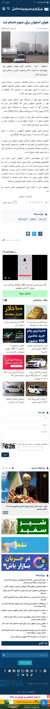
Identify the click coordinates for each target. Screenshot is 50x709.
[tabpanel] (25, 493)
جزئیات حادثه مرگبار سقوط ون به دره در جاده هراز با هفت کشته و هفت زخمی (24, 618)
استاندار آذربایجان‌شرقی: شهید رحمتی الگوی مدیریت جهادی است (23, 612)
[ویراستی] (9, 671)
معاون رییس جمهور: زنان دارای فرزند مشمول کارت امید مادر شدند (24, 625)
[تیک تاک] (31, 675)
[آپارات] (31, 671)
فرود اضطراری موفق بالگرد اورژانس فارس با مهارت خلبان (25, 586)
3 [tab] (7, 468)
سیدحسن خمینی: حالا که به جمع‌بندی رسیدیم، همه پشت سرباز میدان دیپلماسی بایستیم (25, 581)
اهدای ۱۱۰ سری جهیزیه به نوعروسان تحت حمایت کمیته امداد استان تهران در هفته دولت (23, 631)
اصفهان (21, 196)
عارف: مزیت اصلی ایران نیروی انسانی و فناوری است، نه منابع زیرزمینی (26, 507)
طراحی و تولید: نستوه (23, 692)
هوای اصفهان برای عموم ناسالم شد (26, 22)
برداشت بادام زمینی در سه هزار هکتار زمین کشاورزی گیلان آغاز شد (24, 598)
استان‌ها (29, 196)
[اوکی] (27, 675)
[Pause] (5, 278)
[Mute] (9, 278)
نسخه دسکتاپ (25, 662)
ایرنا (27, 9)
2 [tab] (10, 468)
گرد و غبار (42, 219)
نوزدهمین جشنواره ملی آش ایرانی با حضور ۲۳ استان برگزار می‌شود (24, 592)
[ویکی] (23, 675)
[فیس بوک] (5, 671)
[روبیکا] (36, 671)
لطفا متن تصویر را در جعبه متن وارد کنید (33, 444)
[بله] (27, 671)
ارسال (5, 454)
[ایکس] (40, 671)
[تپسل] (3, 252)
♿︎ (44, 702)
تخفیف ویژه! (25, 293)
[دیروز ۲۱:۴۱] (25, 487)
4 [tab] (3, 468)
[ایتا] (18, 671)
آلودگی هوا (23, 219)
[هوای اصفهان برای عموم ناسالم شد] (25, 47)
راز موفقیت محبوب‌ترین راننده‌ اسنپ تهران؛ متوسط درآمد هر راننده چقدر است (24, 605)
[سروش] (14, 671)
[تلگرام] (45, 671)
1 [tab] (13, 468)
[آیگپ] (23, 671)
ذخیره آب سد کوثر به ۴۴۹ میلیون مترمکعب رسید (28, 636)
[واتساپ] (18, 675)
